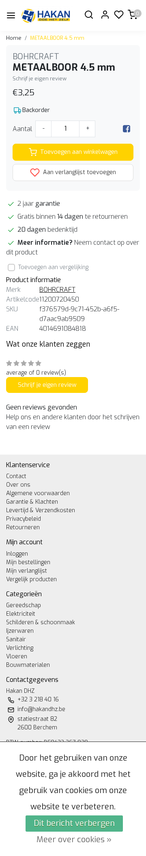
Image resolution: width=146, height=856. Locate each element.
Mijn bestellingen (28, 562)
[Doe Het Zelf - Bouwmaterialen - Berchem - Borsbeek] (46, 15)
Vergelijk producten (31, 579)
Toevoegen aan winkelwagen (79, 152)
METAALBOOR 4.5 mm (57, 37)
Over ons (18, 485)
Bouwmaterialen (28, 665)
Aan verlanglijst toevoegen (78, 172)
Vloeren (16, 656)
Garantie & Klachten (32, 502)
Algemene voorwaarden (38, 493)
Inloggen (17, 554)
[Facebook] (126, 129)
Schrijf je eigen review (40, 78)
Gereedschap (23, 605)
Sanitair (16, 639)
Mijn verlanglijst (26, 571)
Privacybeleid (23, 519)
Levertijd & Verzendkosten (40, 510)
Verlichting (19, 648)
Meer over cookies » (74, 839)
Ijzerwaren (20, 631)
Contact (16, 476)
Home (13, 37)
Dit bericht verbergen (74, 823)
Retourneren (23, 527)
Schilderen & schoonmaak (40, 622)
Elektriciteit (20, 614)
